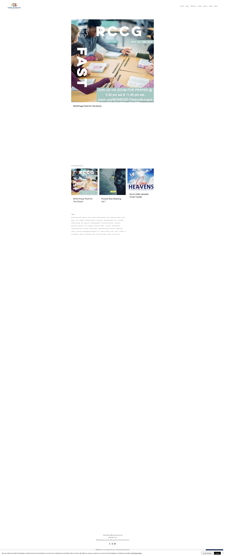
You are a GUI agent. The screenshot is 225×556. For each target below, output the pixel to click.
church (123, 217)
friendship (120, 220)
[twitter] (115, 544)
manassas (108, 225)
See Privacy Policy (136, 553)
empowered (99, 220)
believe (94, 217)
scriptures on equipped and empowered (86, 231)
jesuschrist (117, 223)
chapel (118, 217)
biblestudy (113, 217)
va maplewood (75, 234)
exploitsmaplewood (109, 220)
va (125, 231)
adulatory (84, 217)
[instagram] (112, 544)
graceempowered (95, 223)
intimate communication (107, 223)
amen (89, 217)
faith (116, 220)
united (116, 231)
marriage (85, 228)
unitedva (121, 231)
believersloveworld (101, 217)
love (86, 225)
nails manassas (93, 228)
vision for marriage (101, 234)
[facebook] (110, 544)
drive (77, 220)
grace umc (87, 223)
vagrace (82, 234)
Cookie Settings (207, 553)
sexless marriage (105, 231)
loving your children (99, 225)
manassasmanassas (76, 228)
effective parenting (90, 220)
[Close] (223, 553)
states (112, 231)
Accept (217, 553)
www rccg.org (116, 234)
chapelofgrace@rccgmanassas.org (113, 535)
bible (108, 217)
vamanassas (88, 234)
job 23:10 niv (81, 225)
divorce (73, 220)
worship (109, 234)
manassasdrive (116, 225)
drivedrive (81, 220)
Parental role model (76, 217)
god (82, 223)
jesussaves (74, 225)
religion (73, 231)
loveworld (90, 225)
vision (93, 234)
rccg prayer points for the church (106, 228)
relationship (119, 228)
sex (98, 231)
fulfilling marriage (75, 223)
